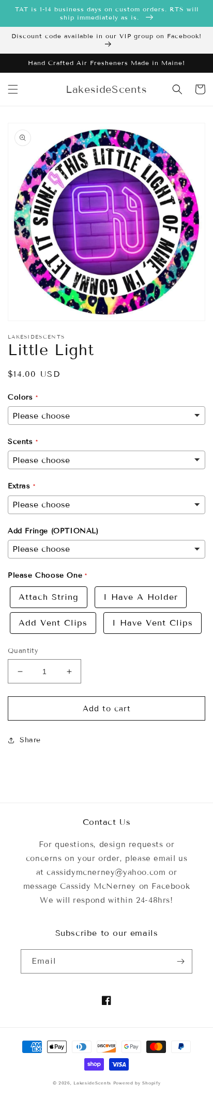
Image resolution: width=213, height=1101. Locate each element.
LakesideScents (93, 1083)
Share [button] (30, 740)
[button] (13, 89)
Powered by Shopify (137, 1083)
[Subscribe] (180, 961)
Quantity (23, 651)
